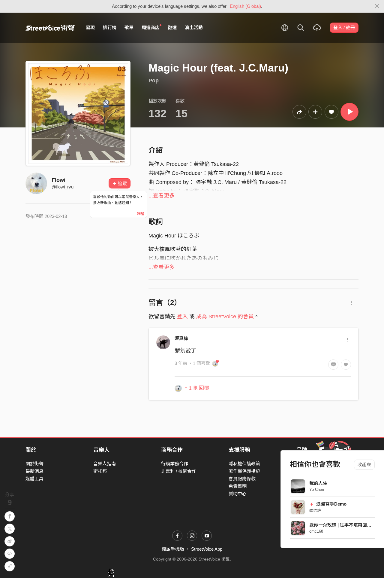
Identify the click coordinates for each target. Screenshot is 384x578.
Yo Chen (316, 489)
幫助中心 (238, 493)
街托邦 (100, 471)
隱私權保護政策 (244, 463)
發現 (90, 27)
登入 (182, 316)
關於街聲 (35, 463)
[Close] (377, 6)
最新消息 (35, 471)
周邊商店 (151, 27)
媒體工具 (35, 478)
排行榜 (109, 27)
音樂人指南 (104, 463)
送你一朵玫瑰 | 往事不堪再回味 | (341, 525)
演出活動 (194, 27)
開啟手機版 (173, 549)
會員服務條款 (242, 478)
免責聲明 (238, 486)
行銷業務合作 (174, 463)
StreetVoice (50, 28)
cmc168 (316, 531)
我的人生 (318, 483)
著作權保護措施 (244, 471)
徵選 (172, 27)
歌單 (129, 27)
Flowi (58, 180)
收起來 (364, 464)
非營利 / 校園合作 (178, 471)
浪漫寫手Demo (330, 503)
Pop (153, 81)
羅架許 (315, 510)
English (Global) (245, 6)
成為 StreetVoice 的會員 (225, 316)
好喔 (140, 214)
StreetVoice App (206, 549)
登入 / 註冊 (344, 27)
